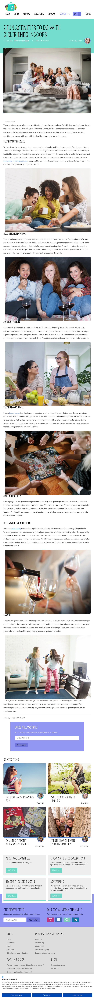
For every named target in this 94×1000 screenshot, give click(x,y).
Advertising (39, 943)
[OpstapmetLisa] (10, 7)
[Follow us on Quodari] (67, 919)
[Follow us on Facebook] (58, 919)
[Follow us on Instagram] (50, 919)
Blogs (7, 13)
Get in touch (39, 946)
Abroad (26, 13)
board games (14, 413)
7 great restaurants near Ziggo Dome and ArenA (25, 965)
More (88, 13)
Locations (39, 13)
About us (38, 939)
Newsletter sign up (42, 950)
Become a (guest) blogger (45, 953)
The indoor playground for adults (19, 968)
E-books (51, 13)
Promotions (11, 943)
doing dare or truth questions (15, 161)
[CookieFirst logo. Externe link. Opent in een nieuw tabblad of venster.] (2, 977)
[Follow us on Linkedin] (75, 919)
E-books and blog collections (17, 953)
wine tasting (16, 528)
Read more (11, 870)
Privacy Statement (58, 965)
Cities (16, 13)
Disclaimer (55, 968)
